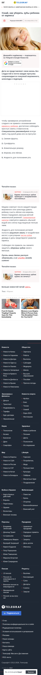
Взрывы (6, 500)
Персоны (5, 522)
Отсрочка (27, 502)
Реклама (6, 635)
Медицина (27, 366)
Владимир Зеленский (7, 527)
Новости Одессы (9, 363)
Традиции (27, 536)
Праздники (26, 522)
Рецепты (25, 569)
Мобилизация (27, 490)
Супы (25, 581)
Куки (19, 672)
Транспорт (7, 404)
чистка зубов (26, 235)
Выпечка (26, 573)
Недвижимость (9, 408)
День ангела (28, 543)
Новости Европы (10, 457)
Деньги (6, 400)
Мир (3, 452)
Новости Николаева (11, 387)
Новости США (8, 461)
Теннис (26, 406)
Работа (26, 355)
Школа (25, 370)
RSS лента (7, 657)
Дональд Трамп (9, 532)
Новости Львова (9, 366)
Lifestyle (25, 452)
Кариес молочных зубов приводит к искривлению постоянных (26, 197)
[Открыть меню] (3, 2)
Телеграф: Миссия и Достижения (15, 653)
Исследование (29, 445)
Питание (26, 434)
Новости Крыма (9, 383)
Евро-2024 (27, 413)
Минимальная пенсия (8, 591)
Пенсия (5, 569)
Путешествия (28, 468)
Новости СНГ (8, 468)
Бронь (25, 498)
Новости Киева (9, 352)
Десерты (26, 584)
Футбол (26, 398)
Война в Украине (9, 490)
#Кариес (10, 291)
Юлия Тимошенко (10, 554)
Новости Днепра (9, 359)
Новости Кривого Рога (10, 375)
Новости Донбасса (10, 379)
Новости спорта (28, 394)
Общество (26, 347)
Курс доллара (8, 415)
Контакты (6, 642)
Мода (25, 464)
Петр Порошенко (10, 550)
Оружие (6, 507)
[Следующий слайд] (39, 7)
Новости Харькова (10, 355)
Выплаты (27, 359)
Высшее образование (28, 375)
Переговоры (8, 504)
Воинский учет (28, 509)
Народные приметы (31, 532)
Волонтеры (7, 511)
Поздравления (29, 483)
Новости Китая (9, 472)
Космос (6, 434)
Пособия (26, 379)
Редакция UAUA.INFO (16, 20)
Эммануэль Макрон (11, 539)
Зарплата (27, 352)
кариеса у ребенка (10, 126)
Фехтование (28, 417)
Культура (26, 472)
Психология (28, 442)
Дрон (5, 442)
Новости (5, 347)
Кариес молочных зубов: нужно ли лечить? (25, 276)
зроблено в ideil (7, 668)
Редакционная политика (12, 628)
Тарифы (6, 411)
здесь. (28, 287)
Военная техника (10, 515)
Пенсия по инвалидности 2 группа (9, 579)
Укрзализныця (8, 419)
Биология (7, 438)
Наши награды (8, 639)
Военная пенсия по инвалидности (10, 585)
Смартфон (7, 445)
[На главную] (20, 2)
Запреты (26, 539)
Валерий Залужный (11, 543)
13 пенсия (7, 573)
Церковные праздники (27, 527)
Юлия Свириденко (10, 561)
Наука (4, 426)
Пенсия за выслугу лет (10, 597)
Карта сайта (7, 650)
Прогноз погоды (29, 383)
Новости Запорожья (11, 370)
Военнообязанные (30, 505)
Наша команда (8, 646)
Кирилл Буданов (9, 547)
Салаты (26, 588)
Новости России (9, 464)
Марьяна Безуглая (10, 558)
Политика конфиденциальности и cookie (18, 624)
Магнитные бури (29, 479)
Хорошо (31, 672)
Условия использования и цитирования (18, 631)
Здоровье (18, 192)
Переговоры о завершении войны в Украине (21, 7)
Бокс (25, 402)
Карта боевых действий (8, 495)
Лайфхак (26, 475)
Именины (27, 547)
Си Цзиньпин (8, 536)
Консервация (28, 577)
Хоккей (26, 409)
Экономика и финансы (7, 395)
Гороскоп (26, 457)
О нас (5, 620)
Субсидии (27, 363)
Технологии (7, 430)
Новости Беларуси (10, 475)
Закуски (26, 592)
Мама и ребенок (29, 430)
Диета (25, 438)
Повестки (27, 494)
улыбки (21, 258)
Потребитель (28, 461)
